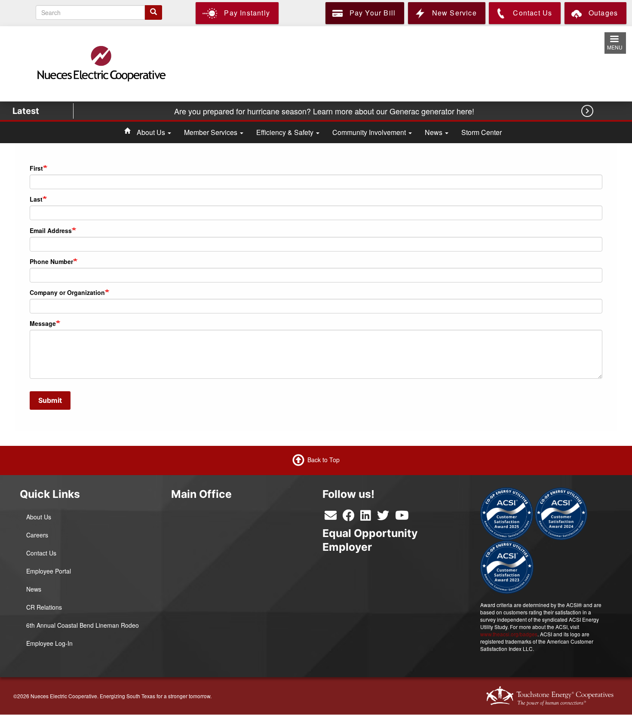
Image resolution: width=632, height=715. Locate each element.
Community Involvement (370, 132)
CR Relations (44, 607)
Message (43, 323)
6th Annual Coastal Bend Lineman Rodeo (82, 625)
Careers (37, 535)
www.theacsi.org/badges (508, 634)
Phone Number (51, 261)
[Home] (101, 63)
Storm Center (481, 132)
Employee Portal (48, 571)
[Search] (153, 12)
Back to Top (323, 459)
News (434, 132)
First (36, 168)
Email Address (51, 230)
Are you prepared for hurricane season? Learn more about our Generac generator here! (325, 111)
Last (36, 199)
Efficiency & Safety (285, 132)
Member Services (211, 132)
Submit (50, 400)
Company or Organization (67, 292)
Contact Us (41, 553)
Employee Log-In (49, 643)
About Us (152, 132)
